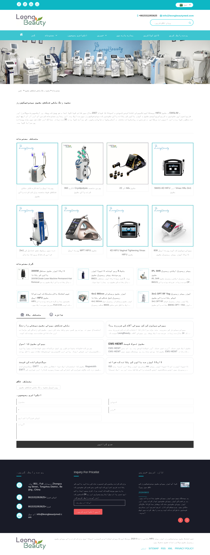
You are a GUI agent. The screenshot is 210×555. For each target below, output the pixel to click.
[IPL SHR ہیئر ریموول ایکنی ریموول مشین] (143, 274)
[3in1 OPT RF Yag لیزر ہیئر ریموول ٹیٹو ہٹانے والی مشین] (143, 297)
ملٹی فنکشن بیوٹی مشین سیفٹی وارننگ (44, 325)
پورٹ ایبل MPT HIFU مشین (82, 250)
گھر (33, 35)
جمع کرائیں (105, 444)
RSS (163, 548)
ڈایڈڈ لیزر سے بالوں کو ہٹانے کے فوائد (135, 362)
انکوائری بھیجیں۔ (77, 35)
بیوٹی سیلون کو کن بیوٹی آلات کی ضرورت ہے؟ (137, 325)
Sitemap (154, 548)
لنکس (143, 548)
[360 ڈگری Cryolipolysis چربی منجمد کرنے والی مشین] (82, 163)
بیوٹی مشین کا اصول (32, 343)
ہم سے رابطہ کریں (178, 35)
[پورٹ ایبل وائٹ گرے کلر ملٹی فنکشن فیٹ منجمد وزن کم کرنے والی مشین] (37, 163)
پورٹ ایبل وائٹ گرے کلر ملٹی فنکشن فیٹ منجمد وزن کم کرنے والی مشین (37, 192)
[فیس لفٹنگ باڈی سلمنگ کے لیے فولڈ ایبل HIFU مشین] (23, 297)
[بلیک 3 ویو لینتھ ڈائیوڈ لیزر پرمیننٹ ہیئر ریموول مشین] (83, 274)
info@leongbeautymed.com (178, 15)
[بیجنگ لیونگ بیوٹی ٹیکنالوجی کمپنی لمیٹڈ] (31, 20)
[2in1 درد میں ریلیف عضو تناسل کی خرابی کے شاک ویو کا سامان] (37, 226)
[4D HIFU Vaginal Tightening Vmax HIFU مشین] (127, 226)
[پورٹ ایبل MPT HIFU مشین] (82, 226)
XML (170, 548)
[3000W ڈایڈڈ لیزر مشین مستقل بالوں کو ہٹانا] (23, 274)
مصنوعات (49, 35)
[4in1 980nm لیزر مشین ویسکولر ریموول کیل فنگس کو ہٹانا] (83, 297)
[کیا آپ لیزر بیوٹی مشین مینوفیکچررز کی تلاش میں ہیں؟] (185, 484)
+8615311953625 (148, 15)
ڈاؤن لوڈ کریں (151, 35)
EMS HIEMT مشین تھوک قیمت (126, 343)
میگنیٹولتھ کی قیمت (33, 362)
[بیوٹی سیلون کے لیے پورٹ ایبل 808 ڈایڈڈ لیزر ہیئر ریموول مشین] (172, 225)
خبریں (100, 35)
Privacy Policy (184, 548)
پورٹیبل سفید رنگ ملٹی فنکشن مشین (38, 387)
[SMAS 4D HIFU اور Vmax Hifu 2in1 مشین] (172, 163)
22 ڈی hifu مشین (127, 188)
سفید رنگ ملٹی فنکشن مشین (37, 90)
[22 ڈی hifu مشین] (127, 163)
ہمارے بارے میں (125, 35)
